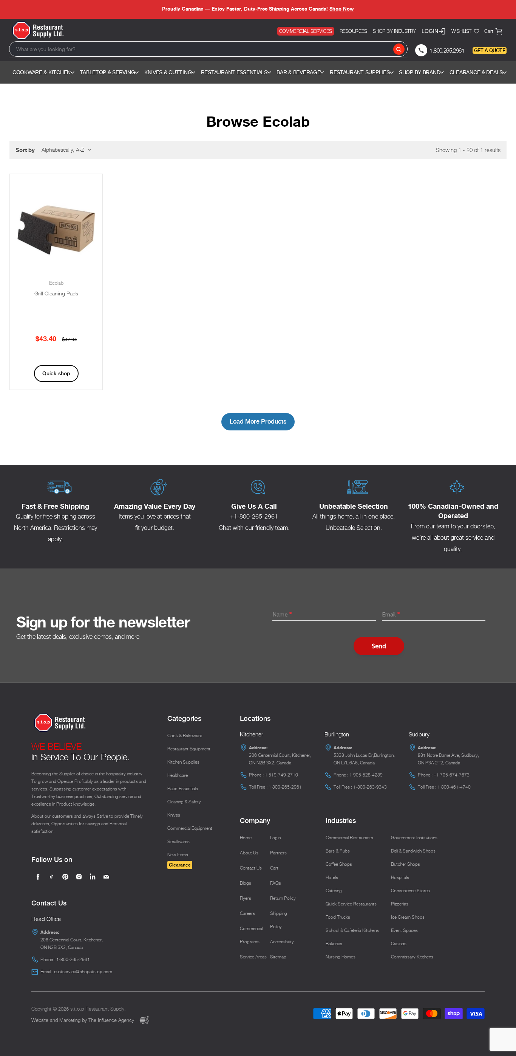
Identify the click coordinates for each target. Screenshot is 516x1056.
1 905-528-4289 (366, 775)
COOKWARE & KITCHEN (41, 72)
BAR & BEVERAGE (298, 72)
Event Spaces (404, 930)
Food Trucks (338, 917)
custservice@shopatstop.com (83, 971)
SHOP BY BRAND (419, 72)
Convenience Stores (410, 890)
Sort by (25, 150)
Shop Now (341, 9)
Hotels (332, 877)
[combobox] (208, 49)
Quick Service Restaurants (351, 904)
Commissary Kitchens (412, 957)
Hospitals (400, 877)
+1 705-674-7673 (452, 775)
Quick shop (56, 373)
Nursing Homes (340, 957)
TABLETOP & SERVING (107, 72)
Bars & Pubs (338, 851)
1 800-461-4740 (454, 787)
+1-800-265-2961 (254, 516)
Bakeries (334, 943)
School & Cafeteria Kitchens (352, 930)
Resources (353, 31)
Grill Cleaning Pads (56, 293)
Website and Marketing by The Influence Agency (83, 1020)
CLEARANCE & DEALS (476, 72)
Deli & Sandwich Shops (413, 851)
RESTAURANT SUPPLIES (360, 72)
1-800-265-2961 (73, 959)
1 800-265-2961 (285, 787)
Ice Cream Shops (408, 917)
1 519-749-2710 (281, 775)
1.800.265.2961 (446, 50)
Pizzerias (399, 904)
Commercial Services (305, 31)
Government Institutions (414, 837)
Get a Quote (489, 50)
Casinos (398, 943)
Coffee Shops (339, 864)
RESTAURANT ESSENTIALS (234, 72)
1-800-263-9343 (370, 787)
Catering (334, 890)
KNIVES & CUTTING (168, 72)
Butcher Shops (405, 864)
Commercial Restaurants (349, 837)
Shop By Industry (394, 31)
